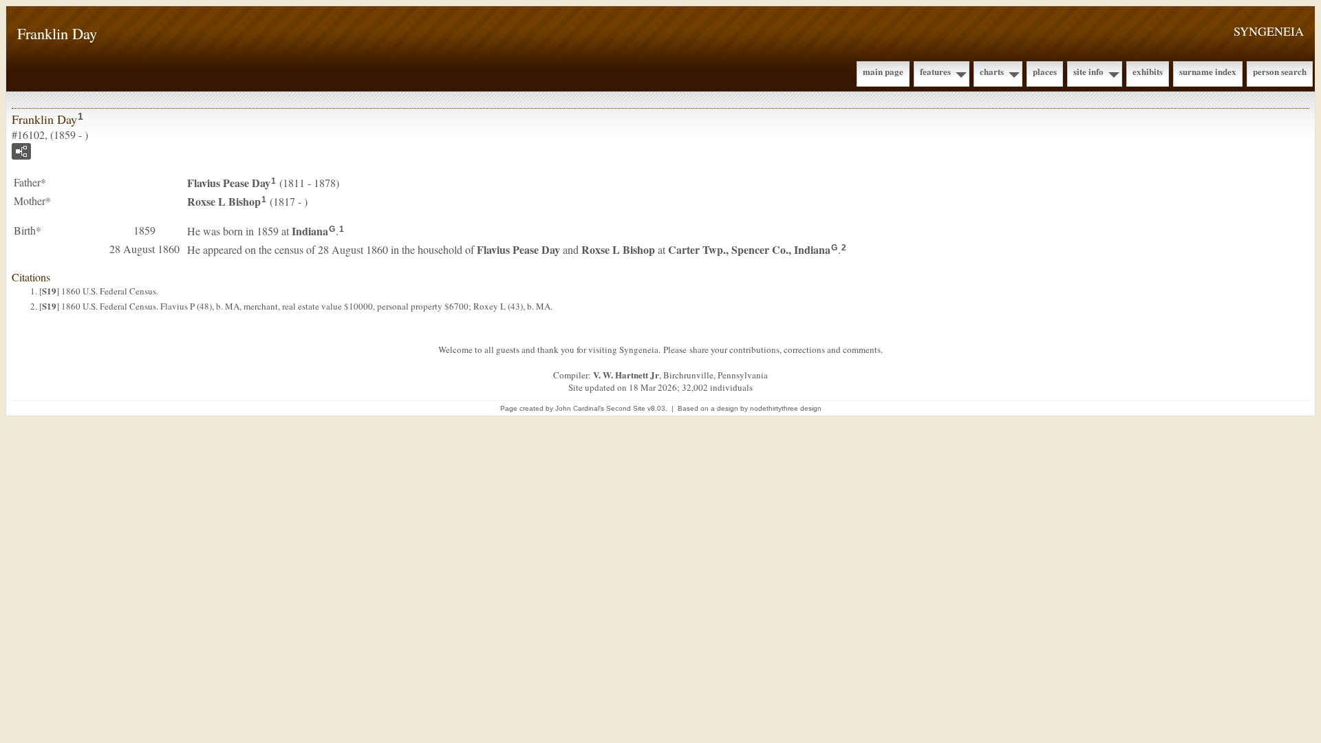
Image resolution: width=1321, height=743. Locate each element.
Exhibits (1147, 71)
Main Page (883, 71)
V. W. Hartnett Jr (626, 374)
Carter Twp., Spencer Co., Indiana (749, 249)
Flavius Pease (228, 183)
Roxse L (224, 201)
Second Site (625, 408)
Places (1045, 71)
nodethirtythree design (785, 408)
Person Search (1280, 71)
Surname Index (1207, 71)
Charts (992, 71)
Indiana (310, 231)
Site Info (1088, 71)
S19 (49, 290)
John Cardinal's (579, 408)
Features (935, 71)
